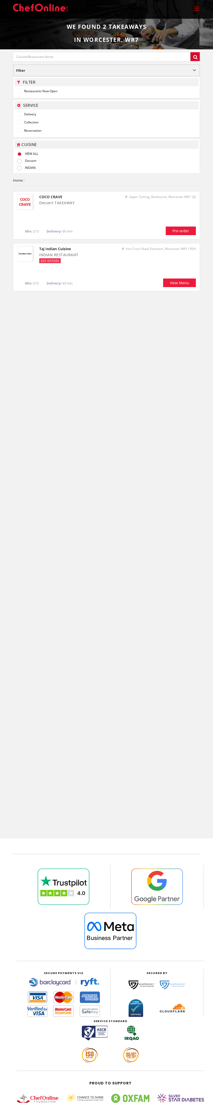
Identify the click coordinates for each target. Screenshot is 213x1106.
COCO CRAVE (50, 196)
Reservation (32, 130)
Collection (30, 122)
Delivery (29, 114)
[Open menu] (196, 8)
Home (18, 180)
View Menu (179, 282)
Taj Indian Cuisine (55, 248)
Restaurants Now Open (40, 91)
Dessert (30, 160)
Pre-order (180, 230)
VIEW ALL (31, 153)
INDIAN (30, 167)
